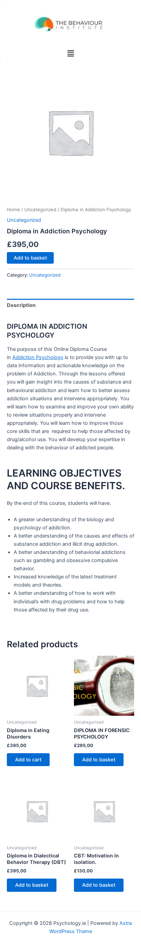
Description (21, 305)
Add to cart (28, 760)
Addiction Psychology (37, 357)
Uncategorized (40, 209)
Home (13, 209)
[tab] (70, 305)
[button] (70, 53)
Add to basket (30, 258)
